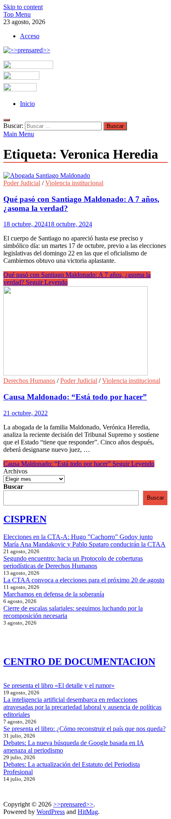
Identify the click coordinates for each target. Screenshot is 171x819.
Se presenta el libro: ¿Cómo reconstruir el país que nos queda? (84, 728)
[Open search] (6, 120)
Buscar (13, 486)
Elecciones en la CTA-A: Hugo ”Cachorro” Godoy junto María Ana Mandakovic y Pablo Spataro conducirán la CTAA (84, 540)
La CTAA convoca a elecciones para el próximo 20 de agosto (83, 580)
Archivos (15, 471)
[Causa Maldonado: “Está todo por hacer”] (85, 331)
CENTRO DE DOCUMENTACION (79, 661)
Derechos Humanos (29, 380)
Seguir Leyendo (78, 463)
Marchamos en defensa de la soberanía (53, 594)
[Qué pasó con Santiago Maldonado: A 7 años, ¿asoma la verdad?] (85, 175)
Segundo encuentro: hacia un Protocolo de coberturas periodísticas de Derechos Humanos (73, 562)
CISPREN (24, 519)
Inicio (27, 103)
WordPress (51, 811)
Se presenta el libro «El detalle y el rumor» (59, 685)
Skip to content (23, 6)
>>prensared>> (73, 804)
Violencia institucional (74, 182)
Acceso (29, 35)
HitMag (88, 811)
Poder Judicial (21, 182)
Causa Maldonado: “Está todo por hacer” (75, 396)
